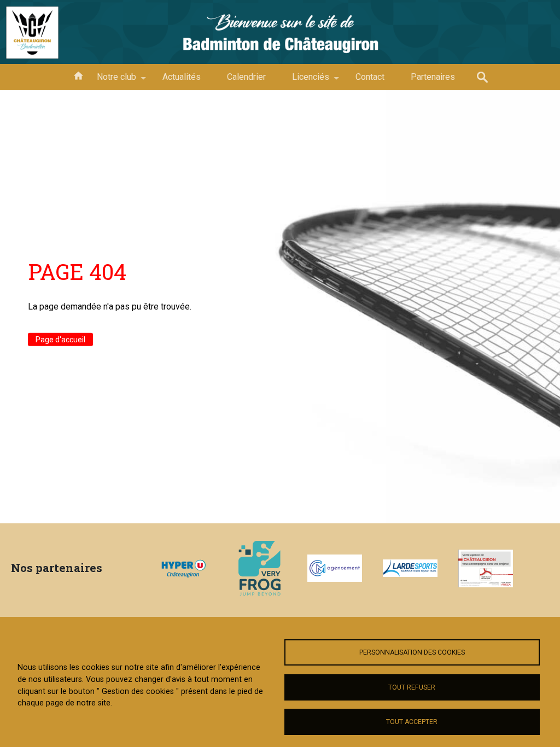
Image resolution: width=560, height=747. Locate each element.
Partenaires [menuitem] (433, 77)
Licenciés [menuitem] (304, 81)
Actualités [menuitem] (181, 77)
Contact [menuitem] (369, 77)
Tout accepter (412, 722)
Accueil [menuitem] (78, 75)
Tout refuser (411, 687)
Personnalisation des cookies (412, 652)
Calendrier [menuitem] (246, 77)
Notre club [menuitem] (110, 81)
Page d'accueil (60, 339)
